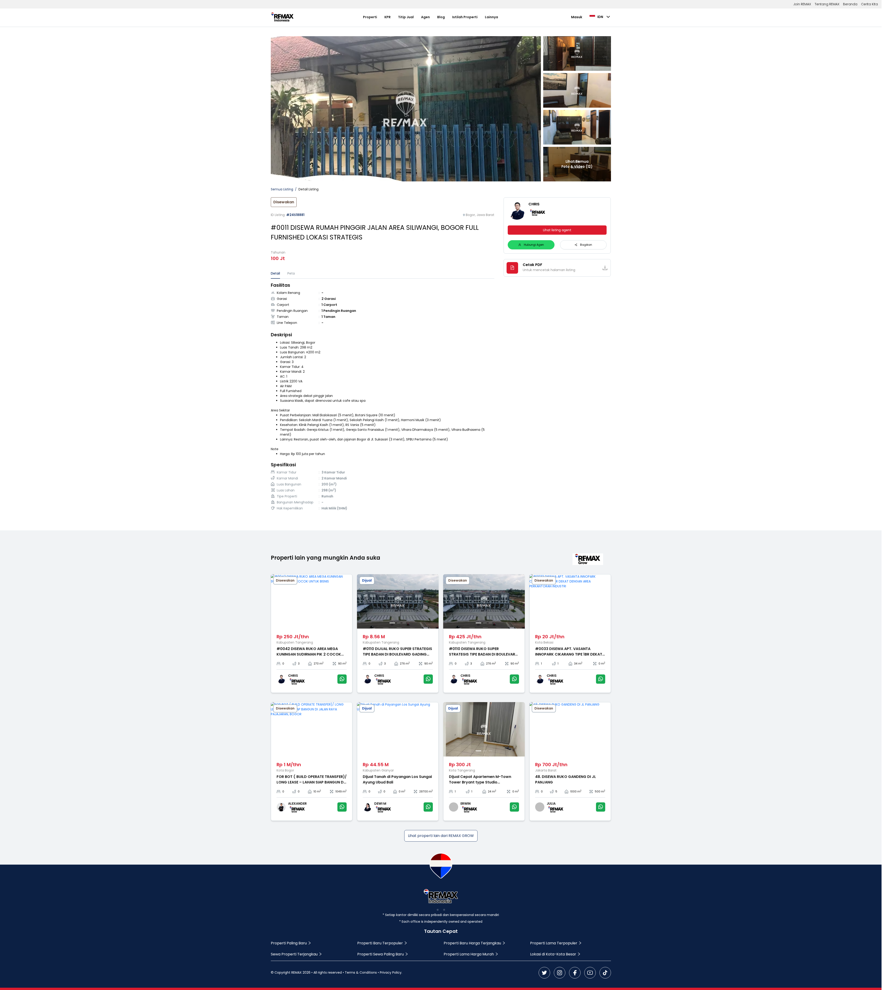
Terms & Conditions (361, 972)
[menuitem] (370, 17)
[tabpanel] (383, 397)
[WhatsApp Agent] (342, 679)
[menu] (430, 17)
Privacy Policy (390, 972)
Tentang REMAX (827, 4)
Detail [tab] (275, 273)
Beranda (850, 4)
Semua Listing (282, 189)
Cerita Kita (869, 4)
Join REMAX (802, 4)
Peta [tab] (291, 273)
